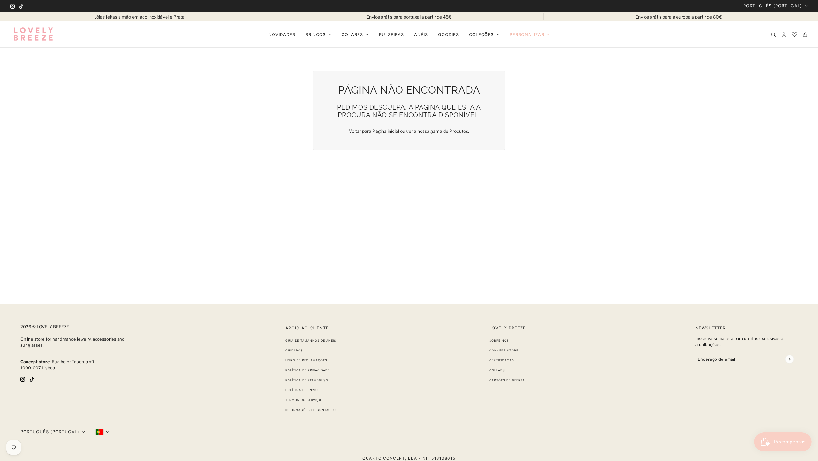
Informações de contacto (310, 410)
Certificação (501, 360)
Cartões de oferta (507, 380)
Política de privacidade (307, 370)
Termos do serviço (303, 400)
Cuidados (294, 350)
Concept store (503, 350)
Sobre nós (499, 340)
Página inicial (386, 131)
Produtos (458, 131)
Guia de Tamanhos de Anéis (310, 340)
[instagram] (12, 6)
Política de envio (301, 390)
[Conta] (784, 34)
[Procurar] (773, 34)
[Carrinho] (805, 34)
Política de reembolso (306, 380)
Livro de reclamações (306, 360)
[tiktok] (21, 6)
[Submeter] (789, 359)
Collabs (497, 370)
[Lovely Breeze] (33, 34)
